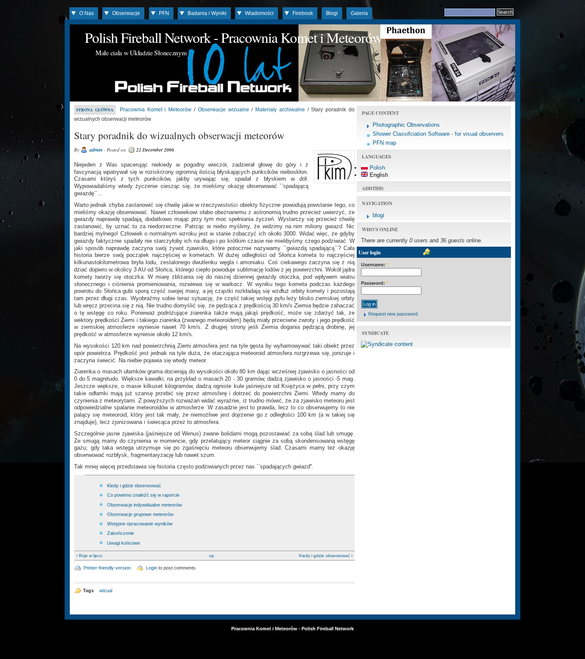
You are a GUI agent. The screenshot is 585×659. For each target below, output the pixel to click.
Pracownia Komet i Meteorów (155, 110)
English (378, 175)
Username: (374, 264)
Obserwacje (126, 13)
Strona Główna (94, 110)
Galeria (359, 13)
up (211, 555)
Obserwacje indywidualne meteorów (144, 504)
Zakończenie (120, 533)
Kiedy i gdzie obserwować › (325, 555)
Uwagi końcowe (123, 543)
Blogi (332, 13)
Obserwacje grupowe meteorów (140, 514)
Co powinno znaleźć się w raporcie (143, 495)
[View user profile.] (333, 183)
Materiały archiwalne (280, 110)
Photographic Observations (406, 125)
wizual (105, 590)
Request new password (393, 313)
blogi (378, 215)
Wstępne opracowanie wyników (140, 523)
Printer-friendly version (107, 567)
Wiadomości (259, 13)
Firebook (302, 13)
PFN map (384, 143)
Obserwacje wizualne (223, 110)
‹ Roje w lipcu (89, 555)
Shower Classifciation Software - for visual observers (438, 134)
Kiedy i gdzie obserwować (134, 485)
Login (151, 567)
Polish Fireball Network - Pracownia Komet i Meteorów (233, 37)
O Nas (86, 13)
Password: (374, 283)
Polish (376, 167)
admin (96, 149)
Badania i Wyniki (207, 13)
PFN (164, 13)
